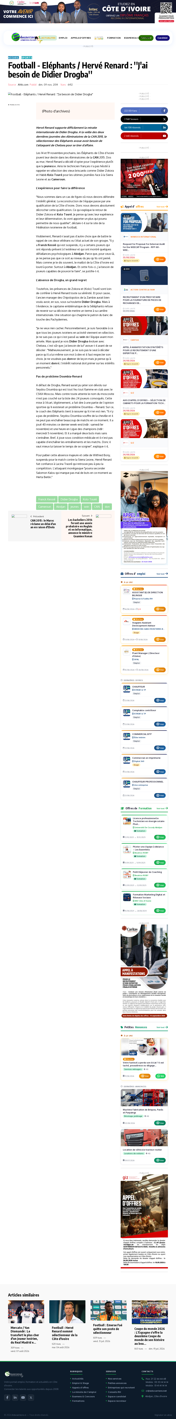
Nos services (114, 1378)
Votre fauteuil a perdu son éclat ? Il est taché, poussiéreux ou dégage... (143, 1064)
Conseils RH (114, 1392)
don (69, 359)
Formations (78, 1400)
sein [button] (86, 506)
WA (162, 1076)
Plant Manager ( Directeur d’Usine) (146, 654)
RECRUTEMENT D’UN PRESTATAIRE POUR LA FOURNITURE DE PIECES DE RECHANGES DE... (142, 300)
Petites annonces (117, 1383)
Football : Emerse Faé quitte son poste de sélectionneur (107, 1328)
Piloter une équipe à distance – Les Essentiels (148, 848)
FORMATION (114, 38)
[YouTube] (23, 1398)
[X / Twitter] (31, 1398)
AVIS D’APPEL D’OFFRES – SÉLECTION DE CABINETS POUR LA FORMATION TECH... (144, 402)
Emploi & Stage (80, 1383)
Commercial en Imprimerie (146, 757)
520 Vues (56, 1344)
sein (82, 337)
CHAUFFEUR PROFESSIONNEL (147, 781)
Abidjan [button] (60, 506)
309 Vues (15, 1347)
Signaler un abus (163, 1415)
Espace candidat (117, 1396)
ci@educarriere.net (156, 1390)
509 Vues (97, 1338)
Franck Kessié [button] (46, 499)
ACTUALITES (48, 38)
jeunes (48, 166)
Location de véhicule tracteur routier (142, 1149)
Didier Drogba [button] (69, 499)
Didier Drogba (68, 132)
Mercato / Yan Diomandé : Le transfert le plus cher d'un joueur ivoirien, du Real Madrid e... (25, 1335)
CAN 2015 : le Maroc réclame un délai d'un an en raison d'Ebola (43, 524)
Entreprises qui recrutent (121, 1387)
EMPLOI (63, 38)
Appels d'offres (80, 1387)
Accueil (13, 57)
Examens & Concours (83, 1396)
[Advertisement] (22, 158)
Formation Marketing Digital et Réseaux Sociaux (149, 896)
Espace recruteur (117, 1400)
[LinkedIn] (15, 1398)
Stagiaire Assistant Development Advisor (143, 624)
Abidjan (79, 253)
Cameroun (58, 179)
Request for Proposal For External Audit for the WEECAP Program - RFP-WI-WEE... (144, 247)
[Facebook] (7, 1398)
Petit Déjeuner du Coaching (147, 872)
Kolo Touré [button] (90, 499)
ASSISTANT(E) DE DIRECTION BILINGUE (147, 594)
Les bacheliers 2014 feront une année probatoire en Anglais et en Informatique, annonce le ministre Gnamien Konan (79, 528)
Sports (26, 57)
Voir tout (160, 206)
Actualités (77, 1378)
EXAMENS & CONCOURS (137, 38)
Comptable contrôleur (144, 710)
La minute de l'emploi (84, 1392)
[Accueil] (36, 38)
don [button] (107, 506)
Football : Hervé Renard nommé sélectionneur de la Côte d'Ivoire (65, 1333)
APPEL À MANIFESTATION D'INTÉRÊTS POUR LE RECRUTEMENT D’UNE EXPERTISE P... (143, 350)
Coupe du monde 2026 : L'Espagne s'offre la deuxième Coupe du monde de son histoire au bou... (149, 1336)
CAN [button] (97, 506)
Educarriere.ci (19, 1415)
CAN (94, 136)
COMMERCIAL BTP (142, 734)
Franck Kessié (47, 245)
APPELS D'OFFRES (81, 38)
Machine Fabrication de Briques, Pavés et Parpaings (143, 1111)
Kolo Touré (54, 175)
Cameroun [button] (44, 506)
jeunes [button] (74, 506)
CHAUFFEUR (138, 686)
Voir (162, 259)
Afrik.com (23, 84)
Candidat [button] (162, 38)
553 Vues (138, 1348)
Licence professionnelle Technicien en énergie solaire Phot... (148, 821)
